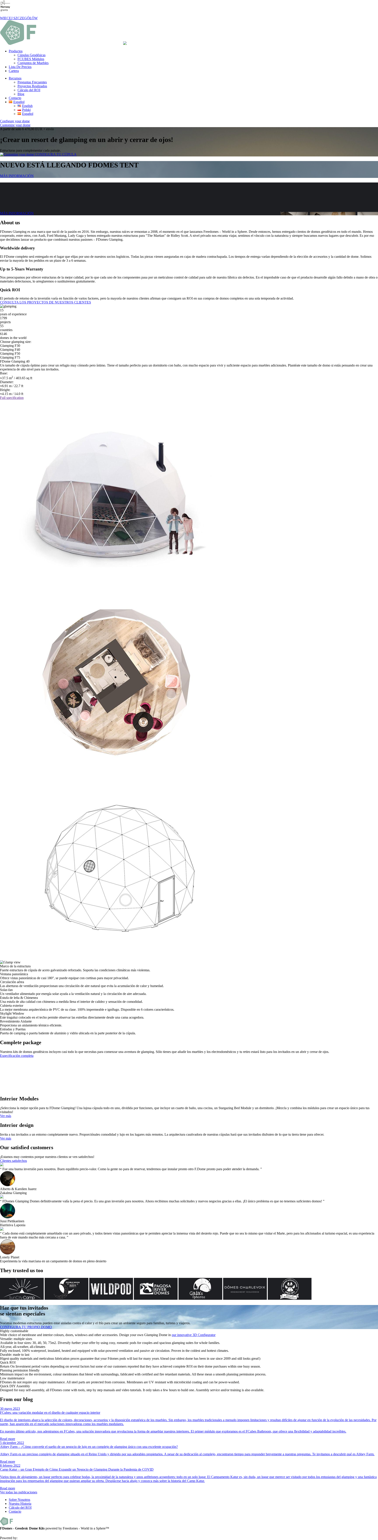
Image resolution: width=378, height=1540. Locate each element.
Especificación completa (16, 1056)
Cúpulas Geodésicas (32, 55)
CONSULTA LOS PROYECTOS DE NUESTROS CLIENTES (45, 302)
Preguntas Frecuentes (32, 82)
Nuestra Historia (20, 1503)
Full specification (12, 398)
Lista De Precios (20, 67)
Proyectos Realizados (32, 86)
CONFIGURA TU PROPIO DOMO (26, 1327)
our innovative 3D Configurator (193, 1335)
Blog (21, 94)
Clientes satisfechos (13, 1161)
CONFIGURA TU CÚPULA (55, 154)
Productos (16, 51)
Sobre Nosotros (19, 1499)
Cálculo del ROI (29, 90)
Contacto (15, 98)
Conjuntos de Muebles (33, 63)
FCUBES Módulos (31, 59)
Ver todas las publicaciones (18, 1492)
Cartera (14, 71)
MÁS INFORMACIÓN (17, 176)
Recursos (15, 78)
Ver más (5, 1116)
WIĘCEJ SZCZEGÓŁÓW (19, 18)
